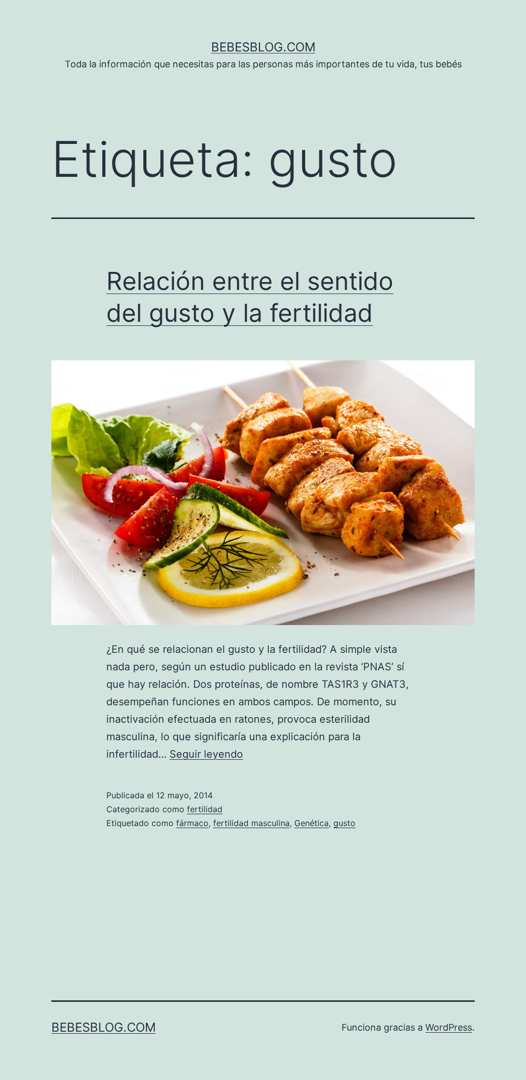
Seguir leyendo (206, 754)
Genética (311, 823)
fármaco (192, 823)
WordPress (448, 1027)
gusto (344, 823)
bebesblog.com (263, 47)
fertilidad (204, 809)
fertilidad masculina (251, 823)
